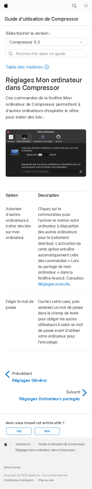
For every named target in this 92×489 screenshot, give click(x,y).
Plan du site (46, 480)
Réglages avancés (54, 284)
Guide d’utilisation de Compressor (42, 19)
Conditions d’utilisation (19, 480)
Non (47, 431)
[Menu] (86, 6)
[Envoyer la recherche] (10, 53)
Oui (19, 431)
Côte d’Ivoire (12, 467)
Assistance (22, 444)
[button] (74, 6)
